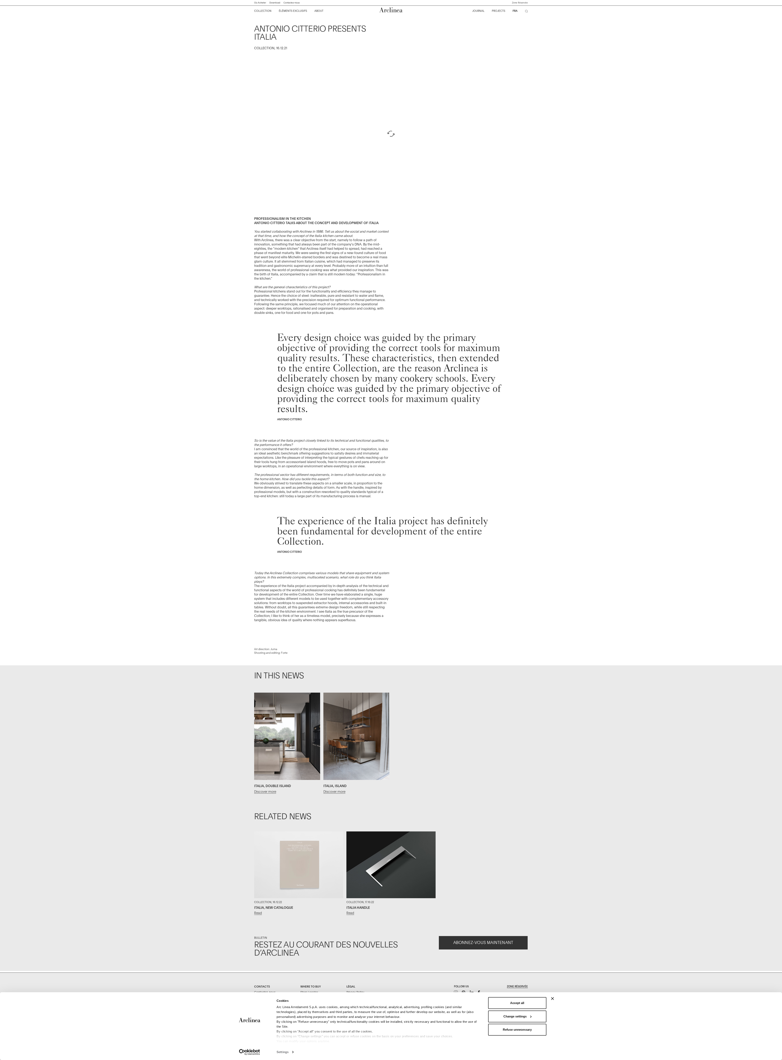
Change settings (515, 1016)
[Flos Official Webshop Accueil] (391, 9)
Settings (283, 1052)
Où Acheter (260, 3)
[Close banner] (552, 998)
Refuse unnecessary (517, 1029)
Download (274, 3)
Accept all (517, 1003)
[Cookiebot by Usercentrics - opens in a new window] (249, 1052)
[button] (520, 2)
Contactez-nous (291, 3)
